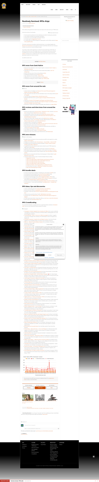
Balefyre (25, 246)
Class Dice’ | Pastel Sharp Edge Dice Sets (32, 256)
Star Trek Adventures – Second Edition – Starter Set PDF (45, 142)
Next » (52, 387)
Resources (65, 85)
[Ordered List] (31, 428)
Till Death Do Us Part (45, 111)
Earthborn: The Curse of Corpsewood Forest (32, 271)
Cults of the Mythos (49, 151)
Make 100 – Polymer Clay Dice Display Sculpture (33, 221)
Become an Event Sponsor (27, 45)
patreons (24, 53)
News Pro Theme (45, 465)
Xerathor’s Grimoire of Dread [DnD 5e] (31, 299)
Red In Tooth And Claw (28, 303)
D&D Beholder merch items (46, 194)
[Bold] (25, 428)
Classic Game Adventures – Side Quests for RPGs (33, 335)
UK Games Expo (66, 95)
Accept (39, 255)
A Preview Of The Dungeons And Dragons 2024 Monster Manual (41, 100)
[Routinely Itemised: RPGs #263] (40, 397)
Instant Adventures (27, 332)
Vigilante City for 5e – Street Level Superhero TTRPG (34, 296)
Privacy (23, 447)
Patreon (41, 82)
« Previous (29, 387)
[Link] (37, 428)
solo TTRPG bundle (45, 78)
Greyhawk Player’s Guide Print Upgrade (36, 179)
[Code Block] (35, 428)
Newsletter (65, 80)
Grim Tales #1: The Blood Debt (30, 267)
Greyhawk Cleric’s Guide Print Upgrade (45, 178)
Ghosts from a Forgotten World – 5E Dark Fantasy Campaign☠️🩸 (36, 274)
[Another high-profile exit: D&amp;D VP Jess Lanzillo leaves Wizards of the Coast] (27, 397)
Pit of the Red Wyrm (42, 120)
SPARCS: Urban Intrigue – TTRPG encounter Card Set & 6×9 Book (36, 339)
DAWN (33, 147)
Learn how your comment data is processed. (44, 430)
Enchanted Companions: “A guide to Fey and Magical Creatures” (36, 219)
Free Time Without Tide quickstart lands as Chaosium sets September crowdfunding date (54, 457)
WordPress (58, 465)
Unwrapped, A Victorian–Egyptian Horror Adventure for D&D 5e (36, 211)
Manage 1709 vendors (39, 252)
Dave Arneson (30, 127)
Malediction (45, 77)
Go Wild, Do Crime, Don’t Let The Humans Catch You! (47, 123)
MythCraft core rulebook (48, 118)
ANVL (45, 73)
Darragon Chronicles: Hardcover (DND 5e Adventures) (34, 260)
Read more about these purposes (47, 252)
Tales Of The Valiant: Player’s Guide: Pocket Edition (35, 163)
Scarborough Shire (31, 120)
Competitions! (34, 453)
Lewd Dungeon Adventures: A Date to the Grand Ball (34, 278)
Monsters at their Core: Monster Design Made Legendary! (35, 318)
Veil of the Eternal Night (44, 174)
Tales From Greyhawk (43, 175)
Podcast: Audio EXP (66, 98)
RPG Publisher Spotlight (67, 87)
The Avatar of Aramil (28, 243)
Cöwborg (54, 150)
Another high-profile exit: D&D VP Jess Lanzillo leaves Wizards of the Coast (27, 402)
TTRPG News (40, 387)
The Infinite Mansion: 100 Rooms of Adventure (33, 310)
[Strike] (29, 428)
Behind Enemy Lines (37, 112)
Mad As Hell (40, 74)
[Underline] (28, 428)
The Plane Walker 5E (28, 282)
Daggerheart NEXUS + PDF (47, 176)
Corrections (24, 446)
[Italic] (26, 428)
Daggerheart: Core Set (36, 39)
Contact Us (24, 444)
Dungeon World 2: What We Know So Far (39, 96)
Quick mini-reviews (35, 447)
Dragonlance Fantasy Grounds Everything (46, 180)
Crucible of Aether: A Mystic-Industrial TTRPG (33, 292)
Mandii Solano (50, 131)
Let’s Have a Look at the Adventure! (51, 198)
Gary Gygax (36, 127)
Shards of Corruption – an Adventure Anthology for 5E (34, 346)
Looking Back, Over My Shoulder (41, 190)
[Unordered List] (32, 428)
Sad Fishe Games (42, 61)
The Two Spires (36, 119)
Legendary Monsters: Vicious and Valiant (32, 284)
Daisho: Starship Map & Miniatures (30, 322)
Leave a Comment (26, 27)
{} (38, 428)
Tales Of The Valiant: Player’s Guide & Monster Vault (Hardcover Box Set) (40, 159)
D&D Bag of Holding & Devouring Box (45, 166)
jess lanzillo (36, 408)
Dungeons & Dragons (30, 408)
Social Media (65, 90)
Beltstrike (40, 122)
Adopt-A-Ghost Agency (28, 140)
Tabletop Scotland (66, 93)
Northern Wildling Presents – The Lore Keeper (33, 306)
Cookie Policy (46, 257)
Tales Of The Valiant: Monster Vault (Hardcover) (35, 162)
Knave (44, 112)
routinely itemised (42, 408)
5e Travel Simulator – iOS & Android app (32, 235)
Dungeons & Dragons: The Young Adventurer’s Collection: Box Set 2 (39, 164)
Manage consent (93, 456)
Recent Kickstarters (35, 452)
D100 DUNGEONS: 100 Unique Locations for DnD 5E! (34, 350)
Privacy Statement (51, 257)
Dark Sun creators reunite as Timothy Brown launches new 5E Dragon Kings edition (54, 447)
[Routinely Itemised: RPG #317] (52, 397)
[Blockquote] (34, 428)
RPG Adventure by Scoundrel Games (31, 326)
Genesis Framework (53, 465)
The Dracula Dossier (41, 124)
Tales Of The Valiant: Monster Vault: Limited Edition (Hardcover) (38, 160)
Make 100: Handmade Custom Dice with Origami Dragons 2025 (36, 314)
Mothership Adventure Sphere (47, 114)
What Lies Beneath (40, 128)
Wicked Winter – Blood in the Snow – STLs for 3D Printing (35, 328)
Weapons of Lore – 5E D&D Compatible (31, 252)
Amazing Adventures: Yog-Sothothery (43, 188)
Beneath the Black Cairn (36, 199)
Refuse (49, 255)
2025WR (51, 172)
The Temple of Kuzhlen (41, 130)
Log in (62, 465)
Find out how (44, 414)
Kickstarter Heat (66, 77)
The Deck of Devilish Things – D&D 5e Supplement (33, 288)
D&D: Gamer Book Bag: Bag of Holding (33, 167)
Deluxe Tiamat (41, 75)
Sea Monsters (51, 148)
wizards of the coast (49, 408)
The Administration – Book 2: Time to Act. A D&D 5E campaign (36, 215)
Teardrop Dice (27, 225)
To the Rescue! (27, 343)
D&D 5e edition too (34, 144)
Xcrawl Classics (38, 111)
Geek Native (29, 10)
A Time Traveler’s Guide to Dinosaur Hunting (32, 263)
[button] (63, 224)
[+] (39, 428)
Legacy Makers (54, 104)
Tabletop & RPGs (29, 407)
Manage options (59, 255)
